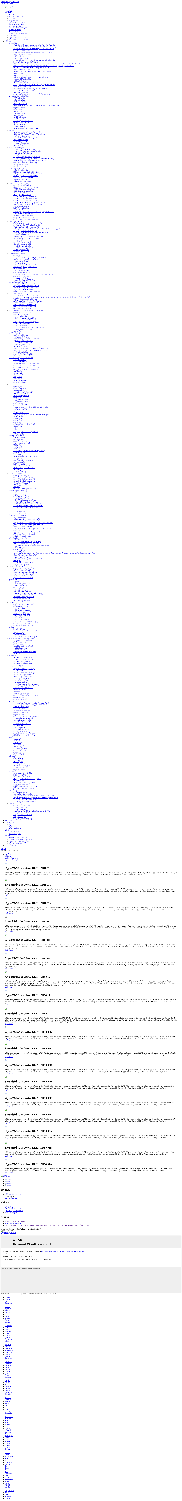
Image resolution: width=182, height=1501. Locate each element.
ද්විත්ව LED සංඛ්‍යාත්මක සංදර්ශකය (25, 502)
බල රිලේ (16, 741)
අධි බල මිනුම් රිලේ (20, 748)
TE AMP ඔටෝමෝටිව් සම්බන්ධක (25, 295)
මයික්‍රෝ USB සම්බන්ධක (22, 79)
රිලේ (11, 737)
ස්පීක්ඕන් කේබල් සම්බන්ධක (23, 215)
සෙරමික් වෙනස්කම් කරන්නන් (24, 652)
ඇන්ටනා (12, 130)
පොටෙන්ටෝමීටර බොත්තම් (23, 574)
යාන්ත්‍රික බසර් (18, 371)
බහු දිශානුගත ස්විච (20, 409)
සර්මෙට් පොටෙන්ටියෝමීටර (24, 568)
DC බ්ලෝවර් (18, 762)
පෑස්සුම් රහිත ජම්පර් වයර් (22, 815)
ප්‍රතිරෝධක (13, 580)
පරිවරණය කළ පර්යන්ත (22, 246)
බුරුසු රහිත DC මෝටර (21, 777)
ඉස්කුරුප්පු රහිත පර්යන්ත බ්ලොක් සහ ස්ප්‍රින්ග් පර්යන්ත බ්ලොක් (36, 229)
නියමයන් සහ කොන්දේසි (18, 39)
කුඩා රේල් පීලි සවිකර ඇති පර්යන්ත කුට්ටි (28, 238)
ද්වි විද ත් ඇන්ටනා (20, 142)
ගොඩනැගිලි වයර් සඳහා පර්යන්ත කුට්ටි (27, 151)
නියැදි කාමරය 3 (15, 828)
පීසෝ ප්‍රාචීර (17, 379)
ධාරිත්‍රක (12, 627)
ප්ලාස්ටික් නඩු (18, 714)
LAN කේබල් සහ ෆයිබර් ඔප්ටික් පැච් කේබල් (29, 451)
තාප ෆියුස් (17, 561)
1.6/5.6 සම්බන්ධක (20, 119)
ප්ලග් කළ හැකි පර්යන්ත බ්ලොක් (25, 231)
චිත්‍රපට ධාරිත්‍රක (18, 633)
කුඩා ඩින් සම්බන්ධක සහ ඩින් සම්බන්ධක (28, 204)
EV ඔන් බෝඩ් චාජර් (20, 325)
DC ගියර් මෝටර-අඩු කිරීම (23, 773)
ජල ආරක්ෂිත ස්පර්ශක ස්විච (23, 392)
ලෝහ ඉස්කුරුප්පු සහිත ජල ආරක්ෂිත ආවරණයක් (31, 703)
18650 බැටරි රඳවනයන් (21, 346)
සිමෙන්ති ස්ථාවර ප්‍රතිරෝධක (23, 597)
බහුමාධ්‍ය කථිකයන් (20, 375)
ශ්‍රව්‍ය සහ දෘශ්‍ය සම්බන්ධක (18, 183)
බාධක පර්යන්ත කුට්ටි (21, 234)
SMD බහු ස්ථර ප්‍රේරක (21, 619)
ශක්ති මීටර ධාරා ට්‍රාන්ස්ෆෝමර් (24, 479)
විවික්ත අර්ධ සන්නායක (17, 515)
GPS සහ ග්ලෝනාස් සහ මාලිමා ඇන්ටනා (28, 132)
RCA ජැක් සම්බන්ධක (21, 206)
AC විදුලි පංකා (18, 760)
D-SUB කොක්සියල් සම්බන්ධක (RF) (26, 128)
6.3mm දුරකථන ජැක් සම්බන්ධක (25, 200)
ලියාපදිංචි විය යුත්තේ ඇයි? (18, 33)
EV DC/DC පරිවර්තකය (21, 324)
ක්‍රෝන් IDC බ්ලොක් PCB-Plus (24, 280)
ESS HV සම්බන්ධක (20, 316)
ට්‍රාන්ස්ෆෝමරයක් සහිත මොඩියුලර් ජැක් (27, 259)
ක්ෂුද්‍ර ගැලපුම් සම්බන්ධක (22, 54)
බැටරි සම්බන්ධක (15, 333)
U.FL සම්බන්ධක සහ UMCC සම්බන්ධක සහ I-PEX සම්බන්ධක (36, 106)
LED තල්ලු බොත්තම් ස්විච (22, 401)
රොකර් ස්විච (18, 386)
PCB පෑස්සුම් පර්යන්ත (21, 250)
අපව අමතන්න (10, 845)
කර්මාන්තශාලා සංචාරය (17, 20)
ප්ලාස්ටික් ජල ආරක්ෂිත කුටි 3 (24, 735)
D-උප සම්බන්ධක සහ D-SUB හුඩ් (25, 62)
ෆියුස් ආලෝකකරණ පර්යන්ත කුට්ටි (26, 162)
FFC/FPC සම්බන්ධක (20, 58)
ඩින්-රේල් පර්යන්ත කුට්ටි (22, 244)
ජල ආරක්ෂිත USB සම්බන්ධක (24, 284)
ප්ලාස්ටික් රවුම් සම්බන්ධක (23, 178)
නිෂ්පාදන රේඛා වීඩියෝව (18, 837)
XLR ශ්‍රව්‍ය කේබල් (19, 462)
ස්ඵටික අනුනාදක (19, 642)
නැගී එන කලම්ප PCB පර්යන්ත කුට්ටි (26, 225)
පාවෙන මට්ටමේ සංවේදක (23, 688)
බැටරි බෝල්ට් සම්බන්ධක (22, 343)
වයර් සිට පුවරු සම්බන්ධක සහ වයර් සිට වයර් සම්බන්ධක (34, 45)
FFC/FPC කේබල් (19, 437)
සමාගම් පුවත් (14, 832)
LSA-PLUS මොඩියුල (21, 278)
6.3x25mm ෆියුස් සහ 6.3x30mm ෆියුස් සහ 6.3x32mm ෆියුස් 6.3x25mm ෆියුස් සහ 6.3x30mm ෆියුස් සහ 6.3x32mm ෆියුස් (54, 553)
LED (15, 509)
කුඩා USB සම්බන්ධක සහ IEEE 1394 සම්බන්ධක (30, 77)
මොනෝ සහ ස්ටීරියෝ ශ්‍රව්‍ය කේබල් (26, 466)
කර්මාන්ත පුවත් (15, 834)
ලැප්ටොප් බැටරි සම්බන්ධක (23, 354)
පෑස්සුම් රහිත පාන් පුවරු (22, 813)
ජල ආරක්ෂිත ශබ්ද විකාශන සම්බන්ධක (27, 291)
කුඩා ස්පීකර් (17, 373)
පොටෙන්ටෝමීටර (16, 566)
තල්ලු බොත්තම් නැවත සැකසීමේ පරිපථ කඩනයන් (31, 545)
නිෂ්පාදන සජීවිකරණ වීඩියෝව (20, 839)
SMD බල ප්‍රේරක (19, 608)
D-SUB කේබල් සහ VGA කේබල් (25, 456)
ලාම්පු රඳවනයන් (19, 166)
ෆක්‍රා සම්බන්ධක (19, 107)
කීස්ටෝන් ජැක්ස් (19, 269)
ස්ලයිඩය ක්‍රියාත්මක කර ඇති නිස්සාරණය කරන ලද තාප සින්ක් (35, 798)
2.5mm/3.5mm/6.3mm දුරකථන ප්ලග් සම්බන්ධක (30, 202)
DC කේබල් (17, 470)
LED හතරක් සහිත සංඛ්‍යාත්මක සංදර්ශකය (28, 506)
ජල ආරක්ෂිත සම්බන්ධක (18, 282)
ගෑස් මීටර (16, 487)
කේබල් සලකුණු (19, 434)
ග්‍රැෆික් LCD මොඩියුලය (21, 496)
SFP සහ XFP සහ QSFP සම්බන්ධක (26, 265)
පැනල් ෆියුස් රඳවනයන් (21, 557)
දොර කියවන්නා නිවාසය (22, 724)
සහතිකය (12, 18)
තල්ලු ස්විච (17, 398)
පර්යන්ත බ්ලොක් (15, 221)
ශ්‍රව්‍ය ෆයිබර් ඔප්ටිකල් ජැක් (22, 185)
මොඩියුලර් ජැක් (19, 255)
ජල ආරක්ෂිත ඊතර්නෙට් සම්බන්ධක (26, 286)
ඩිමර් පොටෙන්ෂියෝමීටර (22, 576)
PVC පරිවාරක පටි (20, 809)
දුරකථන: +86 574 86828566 (15, 1221)
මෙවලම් (12, 803)
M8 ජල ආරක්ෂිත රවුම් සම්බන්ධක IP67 (27, 174)
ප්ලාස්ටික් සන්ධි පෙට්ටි (21, 712)
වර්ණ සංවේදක (18, 697)
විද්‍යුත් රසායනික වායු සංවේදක (24, 669)
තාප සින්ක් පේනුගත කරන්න (23, 794)
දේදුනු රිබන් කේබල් (20, 441)
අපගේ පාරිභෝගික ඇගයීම (19, 28)
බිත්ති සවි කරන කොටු (21, 707)
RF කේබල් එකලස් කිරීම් (22, 143)
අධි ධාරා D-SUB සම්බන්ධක (23, 90)
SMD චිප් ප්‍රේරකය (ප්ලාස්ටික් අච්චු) (26, 621)
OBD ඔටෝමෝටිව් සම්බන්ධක (24, 307)
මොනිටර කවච (19, 726)
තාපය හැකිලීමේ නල (20, 807)
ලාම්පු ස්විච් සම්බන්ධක (21, 164)
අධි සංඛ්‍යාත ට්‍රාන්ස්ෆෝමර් (22, 623)
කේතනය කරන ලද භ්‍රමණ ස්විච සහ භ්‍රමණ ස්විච (31, 407)
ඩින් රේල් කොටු (19, 709)
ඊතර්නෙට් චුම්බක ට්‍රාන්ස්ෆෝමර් (25, 267)
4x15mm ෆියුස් (18, 549)
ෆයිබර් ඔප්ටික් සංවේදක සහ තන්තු (25, 695)
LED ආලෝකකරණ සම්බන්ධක (24, 149)
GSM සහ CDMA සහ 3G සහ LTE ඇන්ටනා (29, 134)
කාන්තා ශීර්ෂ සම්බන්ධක (22, 51)
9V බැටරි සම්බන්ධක (20, 352)
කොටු (11, 701)
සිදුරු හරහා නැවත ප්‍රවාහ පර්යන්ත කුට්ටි (28, 223)
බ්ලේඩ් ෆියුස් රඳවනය (21, 564)
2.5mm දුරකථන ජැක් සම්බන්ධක (25, 197)
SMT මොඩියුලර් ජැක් (21, 261)
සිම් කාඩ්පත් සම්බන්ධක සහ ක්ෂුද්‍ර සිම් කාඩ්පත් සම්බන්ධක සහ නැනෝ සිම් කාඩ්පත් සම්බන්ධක (47, 64)
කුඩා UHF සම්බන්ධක (21, 123)
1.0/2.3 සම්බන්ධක (20, 117)
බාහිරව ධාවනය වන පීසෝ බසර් (25, 365)
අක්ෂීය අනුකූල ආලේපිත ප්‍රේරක (24, 604)
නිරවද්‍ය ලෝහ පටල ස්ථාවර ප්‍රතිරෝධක (27, 593)
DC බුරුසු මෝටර (19, 775)
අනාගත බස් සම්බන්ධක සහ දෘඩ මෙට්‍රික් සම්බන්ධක (31, 94)
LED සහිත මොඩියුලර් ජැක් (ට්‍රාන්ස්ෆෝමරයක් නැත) (32, 257)
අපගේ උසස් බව (15, 26)
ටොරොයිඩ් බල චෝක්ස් (22, 612)
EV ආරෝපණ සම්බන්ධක (22, 329)
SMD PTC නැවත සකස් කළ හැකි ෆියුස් (27, 542)
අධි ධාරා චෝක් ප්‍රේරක (21, 610)
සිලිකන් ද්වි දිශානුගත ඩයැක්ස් (24, 534)
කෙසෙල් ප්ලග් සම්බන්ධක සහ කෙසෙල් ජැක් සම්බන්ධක (33, 212)
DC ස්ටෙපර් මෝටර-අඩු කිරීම (24, 782)
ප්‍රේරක (11, 602)
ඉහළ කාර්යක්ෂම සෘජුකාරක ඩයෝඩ (26, 521)
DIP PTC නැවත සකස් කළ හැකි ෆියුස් (26, 544)
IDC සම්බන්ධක (19, 56)
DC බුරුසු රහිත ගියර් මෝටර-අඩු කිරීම (27, 779)
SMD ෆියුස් (17, 540)
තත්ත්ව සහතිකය (15, 30)
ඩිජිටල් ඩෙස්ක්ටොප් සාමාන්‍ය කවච (26, 716)
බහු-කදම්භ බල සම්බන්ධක (23, 356)
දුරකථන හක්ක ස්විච (20, 405)
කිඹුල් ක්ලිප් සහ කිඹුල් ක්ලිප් (23, 819)
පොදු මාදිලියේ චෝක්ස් (21, 616)
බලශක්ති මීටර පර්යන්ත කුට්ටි (24, 481)
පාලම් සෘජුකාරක (19, 517)
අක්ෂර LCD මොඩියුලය (22, 494)
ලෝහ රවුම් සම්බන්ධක (21, 179)
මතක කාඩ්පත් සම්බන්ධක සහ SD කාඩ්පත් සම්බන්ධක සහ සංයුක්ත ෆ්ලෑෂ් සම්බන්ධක (43, 66)
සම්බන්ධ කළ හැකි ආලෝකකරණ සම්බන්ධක (29, 160)
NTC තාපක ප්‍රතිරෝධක (21, 600)
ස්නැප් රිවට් (17, 426)
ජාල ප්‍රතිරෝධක (19, 587)
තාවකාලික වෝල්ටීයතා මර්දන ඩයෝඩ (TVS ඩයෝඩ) (32, 528)
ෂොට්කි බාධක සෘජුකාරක (22, 526)
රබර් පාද (16, 430)
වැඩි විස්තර (9, 876)
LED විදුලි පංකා (19, 764)
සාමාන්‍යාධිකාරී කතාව (17, 16)
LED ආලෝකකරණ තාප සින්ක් (24, 801)
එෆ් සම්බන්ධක (18, 109)
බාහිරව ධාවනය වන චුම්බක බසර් (25, 369)
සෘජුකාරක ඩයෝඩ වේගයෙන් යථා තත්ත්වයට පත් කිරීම (33, 523)
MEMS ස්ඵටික (18, 654)
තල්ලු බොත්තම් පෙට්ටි (21, 729)
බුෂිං (14, 428)
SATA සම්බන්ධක (19, 81)
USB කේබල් (17, 445)
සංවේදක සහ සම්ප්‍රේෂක (18, 667)
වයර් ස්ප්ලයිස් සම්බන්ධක (22, 153)
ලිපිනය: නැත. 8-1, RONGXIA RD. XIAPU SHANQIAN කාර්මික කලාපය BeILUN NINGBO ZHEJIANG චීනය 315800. (47, 1225)
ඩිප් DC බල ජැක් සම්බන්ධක (23, 191)
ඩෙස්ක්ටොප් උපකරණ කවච (23, 722)
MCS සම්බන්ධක (19, 240)
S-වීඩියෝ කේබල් (19, 471)
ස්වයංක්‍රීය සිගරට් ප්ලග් (21, 805)
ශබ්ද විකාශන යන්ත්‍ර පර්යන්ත (23, 217)
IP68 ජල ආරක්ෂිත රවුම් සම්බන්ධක (26, 172)
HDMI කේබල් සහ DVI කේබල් (24, 468)
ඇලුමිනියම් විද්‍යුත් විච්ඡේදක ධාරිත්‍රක (26, 631)
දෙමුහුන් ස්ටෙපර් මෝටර (22, 784)
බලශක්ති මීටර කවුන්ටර (22, 475)
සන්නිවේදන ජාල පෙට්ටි (22, 720)
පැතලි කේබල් (18, 439)
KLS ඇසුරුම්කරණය (16, 32)
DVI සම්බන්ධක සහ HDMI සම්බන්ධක (27, 83)
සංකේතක (12, 655)
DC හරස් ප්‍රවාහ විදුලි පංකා (22, 765)
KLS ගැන (12, 14)
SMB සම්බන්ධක (19, 100)
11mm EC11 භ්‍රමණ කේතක (23, 659)
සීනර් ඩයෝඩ (18, 530)
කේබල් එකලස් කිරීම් (16, 435)
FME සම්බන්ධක (19, 126)
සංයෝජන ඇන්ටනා (20, 140)
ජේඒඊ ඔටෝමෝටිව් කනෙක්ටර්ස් (25, 303)
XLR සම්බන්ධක (19, 210)
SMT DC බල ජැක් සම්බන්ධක (24, 189)
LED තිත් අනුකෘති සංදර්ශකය (23, 498)
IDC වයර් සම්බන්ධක (21, 270)
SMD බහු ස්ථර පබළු (20, 617)
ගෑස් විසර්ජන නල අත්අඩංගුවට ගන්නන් (27, 559)
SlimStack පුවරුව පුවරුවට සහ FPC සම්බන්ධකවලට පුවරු (34, 47)
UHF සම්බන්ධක (19, 124)
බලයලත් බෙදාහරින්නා (17, 24)
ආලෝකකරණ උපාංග (17, 147)
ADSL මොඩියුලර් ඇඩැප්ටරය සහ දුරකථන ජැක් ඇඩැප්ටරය (34, 274)
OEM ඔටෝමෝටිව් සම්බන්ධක (24, 308)
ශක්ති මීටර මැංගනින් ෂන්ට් (23, 477)
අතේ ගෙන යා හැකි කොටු (22, 710)
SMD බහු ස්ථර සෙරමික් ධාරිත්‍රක (25, 636)
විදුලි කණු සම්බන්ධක (21, 337)
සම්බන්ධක (13, 43)
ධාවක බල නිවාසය (20, 727)
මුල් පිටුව (8, 11)
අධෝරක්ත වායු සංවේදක (22, 674)
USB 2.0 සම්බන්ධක (20, 75)
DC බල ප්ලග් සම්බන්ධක (22, 195)
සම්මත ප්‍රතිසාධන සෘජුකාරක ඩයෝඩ (26, 519)
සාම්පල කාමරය (11, 822)
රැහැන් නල (17, 422)
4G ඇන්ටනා (18, 145)
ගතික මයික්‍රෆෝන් (19, 382)
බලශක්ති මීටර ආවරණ (21, 483)
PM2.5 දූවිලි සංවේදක (20, 680)
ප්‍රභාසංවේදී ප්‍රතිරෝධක (21, 599)
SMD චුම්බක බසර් (20, 362)
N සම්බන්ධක (18, 115)
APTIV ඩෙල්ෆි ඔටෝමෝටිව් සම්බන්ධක (27, 301)
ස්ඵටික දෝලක (18, 644)
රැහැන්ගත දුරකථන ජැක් (22, 276)
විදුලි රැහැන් (17, 447)
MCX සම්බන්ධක (19, 102)
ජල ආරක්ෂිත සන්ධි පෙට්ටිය (23, 155)
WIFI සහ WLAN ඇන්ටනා (23, 136)
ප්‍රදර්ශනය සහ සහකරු (17, 22)
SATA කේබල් (18, 454)
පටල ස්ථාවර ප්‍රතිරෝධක (22, 591)
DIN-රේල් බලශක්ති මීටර (22, 485)
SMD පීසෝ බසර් (19, 360)
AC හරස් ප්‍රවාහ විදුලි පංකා (22, 767)
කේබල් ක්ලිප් (18, 420)
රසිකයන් (12, 756)
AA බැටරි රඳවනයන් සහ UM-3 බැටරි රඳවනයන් (30, 348)
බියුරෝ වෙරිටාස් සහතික (18, 37)
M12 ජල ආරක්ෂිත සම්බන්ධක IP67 (25, 176)
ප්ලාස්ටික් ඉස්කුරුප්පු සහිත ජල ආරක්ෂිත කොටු (30, 705)
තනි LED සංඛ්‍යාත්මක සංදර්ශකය (25, 500)
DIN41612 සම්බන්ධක (21, 92)
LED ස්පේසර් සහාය (20, 513)
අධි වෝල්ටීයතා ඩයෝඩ (22, 536)
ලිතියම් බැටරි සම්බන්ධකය (23, 341)
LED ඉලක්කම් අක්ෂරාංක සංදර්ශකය (26, 508)
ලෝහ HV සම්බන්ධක (21, 314)
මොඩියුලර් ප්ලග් (19, 263)
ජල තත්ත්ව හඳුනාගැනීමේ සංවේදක (25, 684)
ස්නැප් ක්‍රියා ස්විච (19, 388)
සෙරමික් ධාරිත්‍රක (19, 635)
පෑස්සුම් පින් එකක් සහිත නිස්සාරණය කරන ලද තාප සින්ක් (34, 796)
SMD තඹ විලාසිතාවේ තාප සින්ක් (25, 800)
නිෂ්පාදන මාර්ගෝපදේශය (14, 1194)
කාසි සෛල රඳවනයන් (21, 344)
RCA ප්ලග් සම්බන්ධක (21, 208)
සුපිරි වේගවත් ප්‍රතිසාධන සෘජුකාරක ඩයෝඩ (29, 525)
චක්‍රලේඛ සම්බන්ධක (16, 168)
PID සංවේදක (18, 671)
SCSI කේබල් (18, 458)
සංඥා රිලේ (17, 739)
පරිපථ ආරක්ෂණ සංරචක (18, 538)
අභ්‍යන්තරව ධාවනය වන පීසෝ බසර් (26, 363)
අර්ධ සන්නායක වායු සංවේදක (24, 672)
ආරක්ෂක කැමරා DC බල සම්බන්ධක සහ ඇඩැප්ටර (31, 811)
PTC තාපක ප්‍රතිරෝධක (21, 583)
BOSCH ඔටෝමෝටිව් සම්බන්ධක (25, 299)
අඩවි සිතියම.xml (11, 1198)
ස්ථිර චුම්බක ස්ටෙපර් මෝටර (24, 788)
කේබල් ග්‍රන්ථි (18, 418)
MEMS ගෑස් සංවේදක (21, 678)
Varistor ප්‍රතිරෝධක (20, 585)
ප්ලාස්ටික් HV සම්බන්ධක (22, 312)
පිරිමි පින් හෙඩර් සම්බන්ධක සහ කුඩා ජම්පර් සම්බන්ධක (33, 49)
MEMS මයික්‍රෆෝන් (20, 380)
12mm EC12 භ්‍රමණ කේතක (23, 661)
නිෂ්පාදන (8, 41)
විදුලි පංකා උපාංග (19, 769)
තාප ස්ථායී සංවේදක (20, 682)
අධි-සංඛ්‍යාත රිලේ (19, 750)
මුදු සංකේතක (18, 665)
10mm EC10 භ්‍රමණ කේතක (23, 657)
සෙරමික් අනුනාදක (20, 648)
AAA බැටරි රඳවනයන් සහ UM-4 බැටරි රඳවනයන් (31, 350)
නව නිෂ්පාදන (10, 820)
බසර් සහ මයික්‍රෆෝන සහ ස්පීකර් (21, 358)
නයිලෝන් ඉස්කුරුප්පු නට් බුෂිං (24, 424)
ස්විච (11, 384)
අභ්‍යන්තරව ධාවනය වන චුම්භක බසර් (27, 367)
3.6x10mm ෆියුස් (19, 547)
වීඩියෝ (8, 836)
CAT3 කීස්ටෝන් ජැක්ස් (21, 272)
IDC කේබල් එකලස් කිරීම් (22, 443)
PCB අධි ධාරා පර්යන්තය (22, 252)
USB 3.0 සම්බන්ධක (20, 73)
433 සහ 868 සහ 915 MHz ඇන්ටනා (26, 138)
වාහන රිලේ (17, 743)
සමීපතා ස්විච (18, 691)
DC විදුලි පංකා (18, 758)
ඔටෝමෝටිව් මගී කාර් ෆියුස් (23, 563)
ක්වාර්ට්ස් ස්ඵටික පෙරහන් (23, 646)
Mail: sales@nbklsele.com (13, 1223)
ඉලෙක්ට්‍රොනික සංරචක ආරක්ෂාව (25, 432)
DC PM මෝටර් (18, 781)
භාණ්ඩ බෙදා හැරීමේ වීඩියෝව (20, 841)
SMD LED (17, 492)
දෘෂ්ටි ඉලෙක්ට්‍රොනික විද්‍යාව (19, 490)
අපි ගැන (8, 13)
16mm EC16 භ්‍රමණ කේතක (23, 663)
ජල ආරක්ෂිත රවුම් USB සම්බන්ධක (26, 288)
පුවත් (7, 830)
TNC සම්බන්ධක (19, 113)
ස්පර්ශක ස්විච (18, 390)
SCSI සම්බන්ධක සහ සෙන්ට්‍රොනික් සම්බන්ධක (30, 88)
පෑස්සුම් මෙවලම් (19, 817)
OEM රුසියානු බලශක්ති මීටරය (24, 489)
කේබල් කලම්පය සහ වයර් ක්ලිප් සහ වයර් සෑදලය (31, 415)
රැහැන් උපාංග (14, 411)
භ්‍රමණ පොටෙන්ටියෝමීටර (23, 578)
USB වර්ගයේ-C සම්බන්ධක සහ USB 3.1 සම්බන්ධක (32, 71)
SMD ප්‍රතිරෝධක (19, 589)
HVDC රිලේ (17, 331)
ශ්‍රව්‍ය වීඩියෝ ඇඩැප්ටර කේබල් (24, 460)
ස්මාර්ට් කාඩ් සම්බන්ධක (22, 69)
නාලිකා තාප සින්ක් (20, 792)
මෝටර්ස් (12, 771)
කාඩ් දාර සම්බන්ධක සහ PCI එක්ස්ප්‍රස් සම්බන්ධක (31, 68)
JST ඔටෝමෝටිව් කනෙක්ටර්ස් (24, 305)
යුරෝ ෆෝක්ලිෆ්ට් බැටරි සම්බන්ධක (26, 339)
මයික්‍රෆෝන (17, 377)
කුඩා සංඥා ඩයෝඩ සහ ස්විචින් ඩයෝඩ (27, 532)
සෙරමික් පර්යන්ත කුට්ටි (22, 242)
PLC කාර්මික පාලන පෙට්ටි (23, 718)
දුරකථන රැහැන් (19, 453)
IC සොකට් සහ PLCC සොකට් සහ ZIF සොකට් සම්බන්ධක (34, 60)
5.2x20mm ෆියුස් (19, 551)
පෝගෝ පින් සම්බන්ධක (22, 87)
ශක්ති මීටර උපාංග (15, 473)
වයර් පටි (16, 449)
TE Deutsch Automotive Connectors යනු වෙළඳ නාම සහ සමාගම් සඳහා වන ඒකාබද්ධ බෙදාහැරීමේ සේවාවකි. (51, 297)
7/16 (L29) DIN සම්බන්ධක (23, 121)
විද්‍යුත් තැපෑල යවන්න (8, 1233)
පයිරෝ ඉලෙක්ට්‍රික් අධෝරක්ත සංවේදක (27, 686)
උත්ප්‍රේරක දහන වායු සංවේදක (24, 676)
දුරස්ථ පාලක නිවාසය (21, 731)
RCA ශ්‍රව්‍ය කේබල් (19, 464)
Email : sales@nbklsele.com (10, 2)
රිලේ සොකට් (18, 752)
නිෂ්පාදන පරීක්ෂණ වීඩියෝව (19, 843)
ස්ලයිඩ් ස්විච (18, 403)
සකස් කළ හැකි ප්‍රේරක (21, 614)
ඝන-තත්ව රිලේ (19, 745)
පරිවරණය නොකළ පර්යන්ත (23, 248)
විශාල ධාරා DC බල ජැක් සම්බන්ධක (26, 187)
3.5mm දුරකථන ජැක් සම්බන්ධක (25, 198)
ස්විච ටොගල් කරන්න (21, 396)
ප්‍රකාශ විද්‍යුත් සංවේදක (21, 693)
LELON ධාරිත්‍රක (19, 629)
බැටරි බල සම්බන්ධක (21, 335)
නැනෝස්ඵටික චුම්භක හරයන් (24, 625)
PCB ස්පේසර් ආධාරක (21, 413)
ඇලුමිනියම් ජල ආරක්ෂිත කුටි (24, 733)
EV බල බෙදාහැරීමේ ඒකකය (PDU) (26, 322)
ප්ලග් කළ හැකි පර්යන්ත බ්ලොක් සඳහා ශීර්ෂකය (30, 233)
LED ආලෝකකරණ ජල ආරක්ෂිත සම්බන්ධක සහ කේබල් (33, 159)
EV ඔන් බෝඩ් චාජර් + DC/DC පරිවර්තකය (28, 327)
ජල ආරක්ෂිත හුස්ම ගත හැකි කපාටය (26, 157)
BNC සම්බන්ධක (19, 111)
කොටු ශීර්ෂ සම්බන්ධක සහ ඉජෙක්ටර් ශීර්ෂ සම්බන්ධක (33, 52)
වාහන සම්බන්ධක (15, 293)
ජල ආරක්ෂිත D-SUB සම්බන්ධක (25, 289)
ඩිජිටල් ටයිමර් (18, 754)
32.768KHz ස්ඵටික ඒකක (22, 640)
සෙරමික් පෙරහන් (19, 650)
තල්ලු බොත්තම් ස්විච (21, 399)
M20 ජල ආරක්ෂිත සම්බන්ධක (24, 181)
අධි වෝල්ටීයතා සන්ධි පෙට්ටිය (24, 318)
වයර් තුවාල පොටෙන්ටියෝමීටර (25, 572)
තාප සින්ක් (13, 790)
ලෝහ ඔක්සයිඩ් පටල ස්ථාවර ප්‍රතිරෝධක (28, 595)
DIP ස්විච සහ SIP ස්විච (21, 394)
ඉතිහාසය (12, 35)
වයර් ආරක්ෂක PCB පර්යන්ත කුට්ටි (26, 227)
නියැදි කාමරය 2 (15, 826)
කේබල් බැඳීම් (18, 416)
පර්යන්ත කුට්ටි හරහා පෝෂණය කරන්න (28, 236)
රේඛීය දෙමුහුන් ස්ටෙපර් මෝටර (25, 786)
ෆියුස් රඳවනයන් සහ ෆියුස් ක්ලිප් (25, 555)
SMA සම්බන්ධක (19, 98)
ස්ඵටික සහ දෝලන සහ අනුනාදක (21, 638)
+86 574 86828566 (7, 4)
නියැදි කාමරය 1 (15, 824)
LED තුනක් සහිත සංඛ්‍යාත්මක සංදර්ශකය (27, 504)
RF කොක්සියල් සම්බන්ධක (19, 96)
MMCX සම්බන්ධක (20, 104)
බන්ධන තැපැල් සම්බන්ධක (23, 214)
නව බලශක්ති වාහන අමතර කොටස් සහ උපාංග (26, 310)
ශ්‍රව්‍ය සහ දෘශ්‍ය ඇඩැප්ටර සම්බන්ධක (26, 219)
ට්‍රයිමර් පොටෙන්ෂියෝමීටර (23, 570)
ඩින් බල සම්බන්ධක (20, 193)
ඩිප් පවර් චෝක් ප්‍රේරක (21, 606)
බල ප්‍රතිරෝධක (18, 581)
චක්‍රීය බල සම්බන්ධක (21, 170)
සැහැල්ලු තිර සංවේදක (21, 699)
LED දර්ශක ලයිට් (19, 511)
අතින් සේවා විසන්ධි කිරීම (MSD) (25, 320)
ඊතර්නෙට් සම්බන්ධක (17, 253)
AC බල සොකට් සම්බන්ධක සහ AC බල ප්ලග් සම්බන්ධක (34, 85)
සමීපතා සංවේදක (19, 690)
